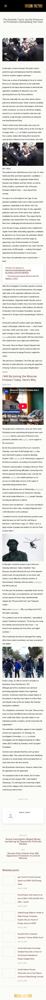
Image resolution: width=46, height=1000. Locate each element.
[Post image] (8, 880)
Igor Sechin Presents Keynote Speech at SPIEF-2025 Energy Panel (29, 880)
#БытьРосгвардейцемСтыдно (18, 270)
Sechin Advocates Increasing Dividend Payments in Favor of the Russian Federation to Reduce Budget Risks (29, 953)
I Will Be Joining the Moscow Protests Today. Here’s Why (19, 377)
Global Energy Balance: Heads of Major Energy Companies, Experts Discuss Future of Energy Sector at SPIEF (30, 918)
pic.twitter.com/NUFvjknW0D (17, 272)
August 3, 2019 (11, 278)
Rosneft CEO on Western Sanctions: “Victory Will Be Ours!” (31, 935)
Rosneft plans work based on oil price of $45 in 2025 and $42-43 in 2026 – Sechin (31, 898)
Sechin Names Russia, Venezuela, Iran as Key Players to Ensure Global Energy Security (30, 973)
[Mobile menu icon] (6, 6)
